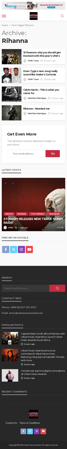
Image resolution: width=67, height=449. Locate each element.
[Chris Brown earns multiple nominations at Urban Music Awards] (10, 375)
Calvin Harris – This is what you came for (41, 91)
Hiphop (9, 214)
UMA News (54, 214)
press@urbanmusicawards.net (26, 312)
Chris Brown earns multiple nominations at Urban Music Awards (43, 372)
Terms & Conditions (29, 422)
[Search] (62, 16)
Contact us (11, 422)
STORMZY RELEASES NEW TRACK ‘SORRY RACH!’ (33, 220)
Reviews (22, 214)
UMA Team (33, 60)
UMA (10, 227)
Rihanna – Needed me (36, 108)
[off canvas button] (4, 16)
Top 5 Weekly (37, 214)
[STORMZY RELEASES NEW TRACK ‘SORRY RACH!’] (33, 204)
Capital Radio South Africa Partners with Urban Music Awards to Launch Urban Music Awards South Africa (43, 336)
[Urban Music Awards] (33, 414)
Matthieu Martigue (37, 98)
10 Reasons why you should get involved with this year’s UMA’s (42, 54)
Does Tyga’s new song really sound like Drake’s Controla (40, 73)
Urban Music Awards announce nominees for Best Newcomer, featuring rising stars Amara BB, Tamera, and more (43, 355)
